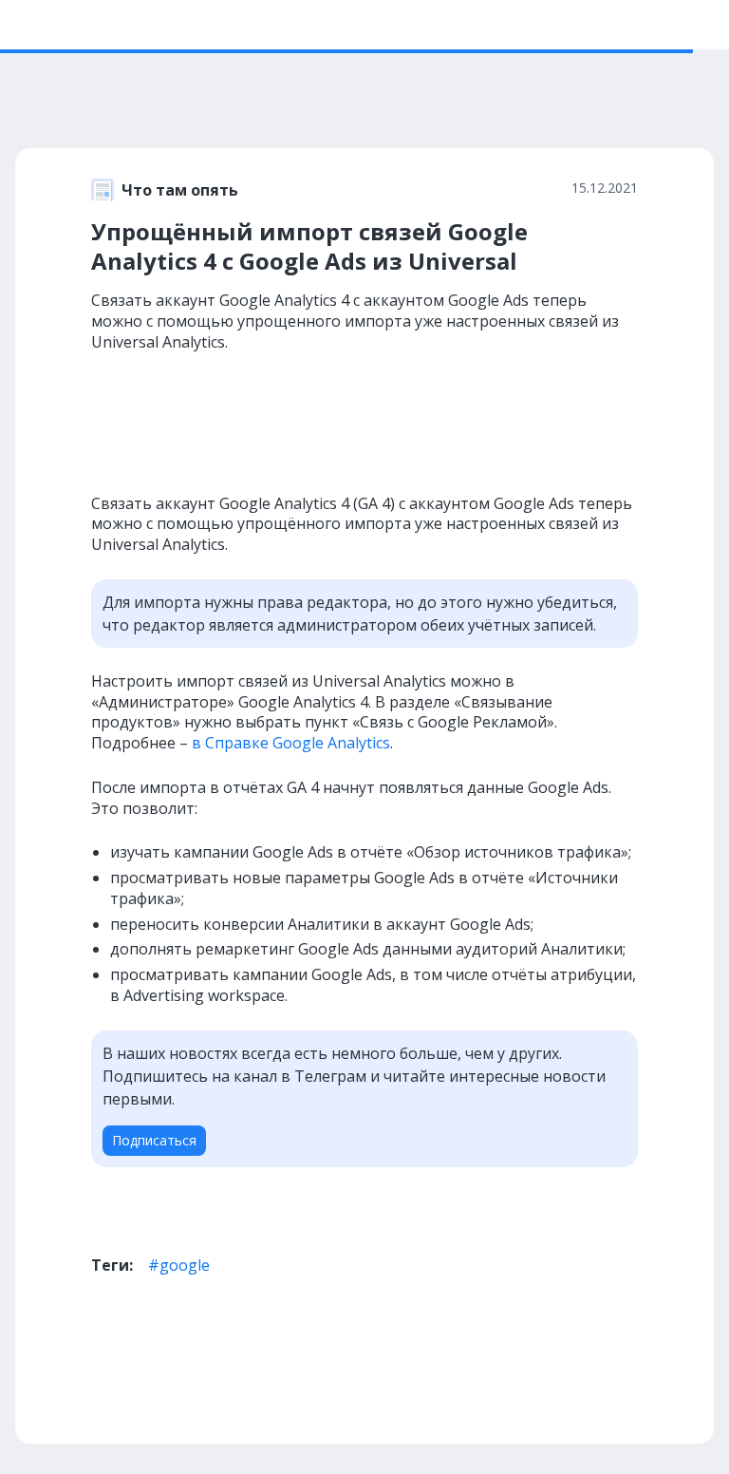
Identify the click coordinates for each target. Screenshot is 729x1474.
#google (179, 1265)
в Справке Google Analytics (291, 742)
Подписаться (154, 1140)
